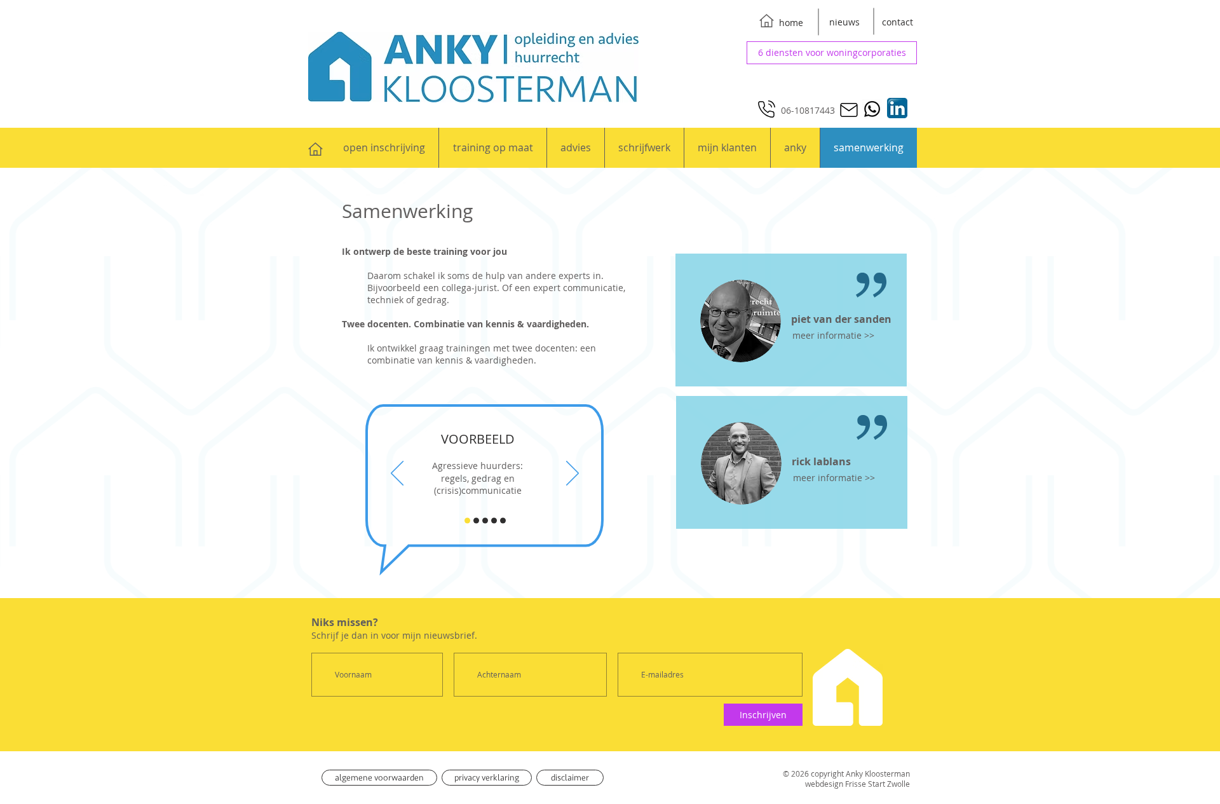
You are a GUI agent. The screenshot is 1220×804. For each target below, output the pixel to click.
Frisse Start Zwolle (877, 784)
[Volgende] (572, 474)
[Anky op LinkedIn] (897, 108)
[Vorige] (397, 474)
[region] (791, 320)
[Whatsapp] (872, 109)
